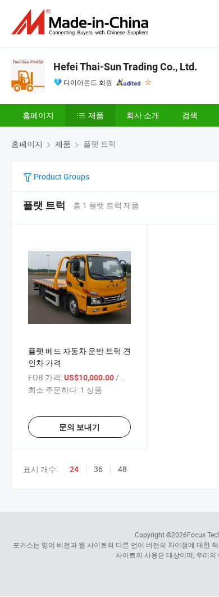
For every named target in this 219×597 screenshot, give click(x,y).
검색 (190, 115)
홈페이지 (38, 115)
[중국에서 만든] (82, 22)
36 (98, 469)
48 (122, 469)
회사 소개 (142, 115)
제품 (96, 115)
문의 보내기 (79, 427)
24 (74, 469)
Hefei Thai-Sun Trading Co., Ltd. (125, 67)
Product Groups (60, 176)
